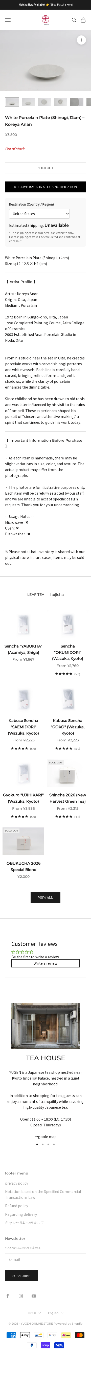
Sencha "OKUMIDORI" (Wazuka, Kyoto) (67, 652)
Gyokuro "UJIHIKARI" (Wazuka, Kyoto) (23, 798)
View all (45, 897)
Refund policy (16, 1205)
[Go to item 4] (61, 102)
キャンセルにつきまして (24, 1222)
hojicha (57, 594)
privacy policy (16, 1183)
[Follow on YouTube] (33, 1296)
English (53, 1313)
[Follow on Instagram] (20, 1296)
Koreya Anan (27, 293)
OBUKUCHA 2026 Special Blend (23, 866)
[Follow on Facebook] (7, 1296)
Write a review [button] (45, 963)
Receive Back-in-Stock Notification (45, 187)
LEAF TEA (35, 594)
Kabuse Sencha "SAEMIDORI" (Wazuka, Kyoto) (23, 727)
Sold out (45, 168)
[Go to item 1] (12, 102)
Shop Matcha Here (61, 4)
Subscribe (21, 1276)
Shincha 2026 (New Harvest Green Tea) (67, 798)
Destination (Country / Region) (31, 204)
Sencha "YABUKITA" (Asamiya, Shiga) (23, 649)
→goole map (46, 1136)
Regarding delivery (21, 1214)
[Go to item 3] (44, 102)
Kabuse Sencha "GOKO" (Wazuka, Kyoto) (67, 727)
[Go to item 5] (77, 102)
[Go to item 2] (28, 102)
